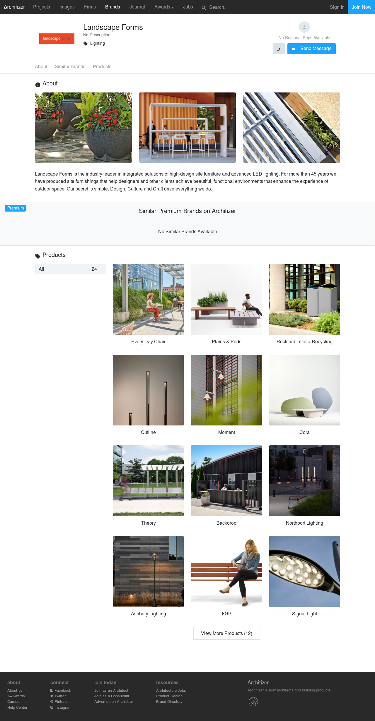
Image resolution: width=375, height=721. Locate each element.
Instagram (62, 707)
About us (15, 690)
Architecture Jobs (171, 690)
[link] (70, 269)
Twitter (59, 695)
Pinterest (61, 701)
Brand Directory (169, 701)
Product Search (169, 695)
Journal (137, 6)
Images (67, 6)
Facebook (62, 690)
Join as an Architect (111, 690)
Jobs (188, 6)
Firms (90, 6)
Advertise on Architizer (113, 701)
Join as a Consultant (111, 695)
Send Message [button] (312, 48)
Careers (14, 701)
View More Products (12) (226, 633)
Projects (41, 6)
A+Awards (16, 695)
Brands (112, 6)
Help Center (17, 707)
